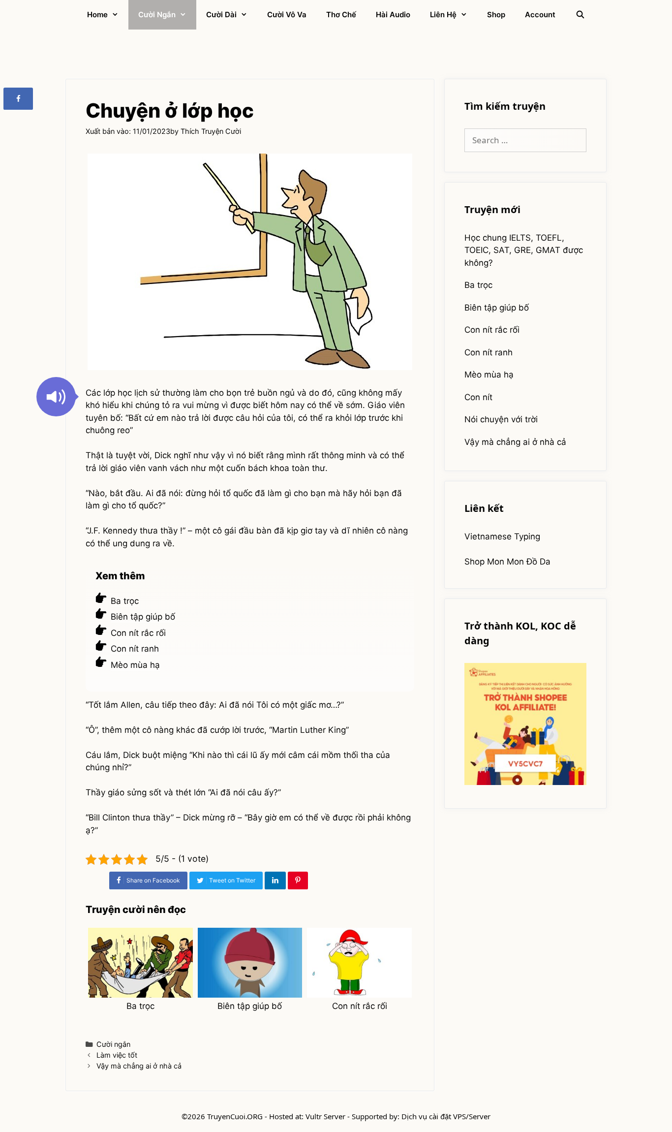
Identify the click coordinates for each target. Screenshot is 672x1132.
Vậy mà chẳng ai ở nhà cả (139, 1066)
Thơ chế (341, 14)
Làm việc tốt (116, 1055)
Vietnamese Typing (502, 536)
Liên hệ (443, 14)
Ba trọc (125, 601)
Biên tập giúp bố (143, 617)
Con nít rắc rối (138, 633)
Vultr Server (325, 1116)
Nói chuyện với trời (501, 419)
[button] (56, 396)
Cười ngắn (157, 14)
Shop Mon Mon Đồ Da (507, 561)
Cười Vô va (286, 14)
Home (97, 14)
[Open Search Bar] (579, 15)
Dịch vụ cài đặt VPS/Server (445, 1116)
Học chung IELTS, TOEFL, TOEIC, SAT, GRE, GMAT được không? (523, 250)
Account (540, 14)
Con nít (478, 397)
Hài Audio (393, 14)
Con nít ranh (135, 649)
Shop (496, 14)
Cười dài (221, 14)
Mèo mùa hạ (135, 665)
